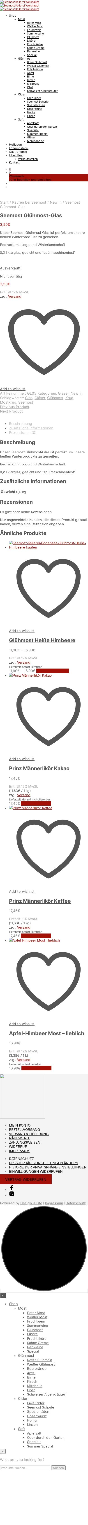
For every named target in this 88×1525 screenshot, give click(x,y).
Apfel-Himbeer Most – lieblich (46, 1033)
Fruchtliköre (35, 44)
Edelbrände (35, 69)
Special (32, 55)
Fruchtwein (34, 30)
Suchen (58, 1468)
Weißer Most (35, 26)
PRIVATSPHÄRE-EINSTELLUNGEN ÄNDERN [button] (43, 1163)
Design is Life (31, 1203)
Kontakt (14, 162)
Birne (30, 76)
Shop (12, 15)
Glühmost (33, 37)
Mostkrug (8, 402)
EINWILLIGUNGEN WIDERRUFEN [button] (36, 1171)
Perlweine (33, 51)
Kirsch (31, 80)
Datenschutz (76, 1203)
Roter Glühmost (37, 62)
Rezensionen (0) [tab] (23, 432)
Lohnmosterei (18, 148)
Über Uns (16, 155)
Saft (21, 119)
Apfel (30, 73)
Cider (21, 94)
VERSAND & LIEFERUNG (29, 1133)
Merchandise (35, 141)
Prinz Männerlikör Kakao (39, 768)
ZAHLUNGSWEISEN (24, 1142)
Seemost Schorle (38, 101)
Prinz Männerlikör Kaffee (40, 901)
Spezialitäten (36, 105)
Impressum (54, 1203)
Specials (33, 130)
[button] (10, 169)
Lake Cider (34, 98)
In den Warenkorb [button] (36, 803)
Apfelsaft (33, 123)
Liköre (31, 40)
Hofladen (15, 144)
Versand (14, 296)
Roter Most (34, 22)
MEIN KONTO (19, 1125)
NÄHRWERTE (19, 1138)
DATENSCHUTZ (21, 1158)
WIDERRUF (18, 1146)
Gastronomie (18, 151)
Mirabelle (33, 83)
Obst (30, 87)
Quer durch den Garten (42, 126)
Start (4, 202)
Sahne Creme (35, 47)
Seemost (25, 402)
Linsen (31, 116)
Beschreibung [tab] (20, 423)
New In (56, 202)
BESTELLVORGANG (24, 1129)
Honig (31, 112)
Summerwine (35, 33)
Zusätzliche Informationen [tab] (31, 428)
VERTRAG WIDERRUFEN (25, 1179)
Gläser (31, 137)
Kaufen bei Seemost (29, 202)
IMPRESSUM (19, 1151)
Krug (69, 398)
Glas (28, 398)
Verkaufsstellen (28, 159)
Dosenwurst (34, 108)
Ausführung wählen (52, 671)
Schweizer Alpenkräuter (42, 90)
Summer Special (37, 134)
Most (21, 19)
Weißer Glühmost (38, 65)
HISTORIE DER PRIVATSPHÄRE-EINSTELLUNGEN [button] (48, 1167)
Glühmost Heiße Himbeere (42, 640)
